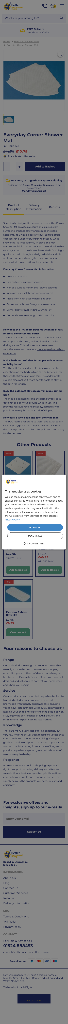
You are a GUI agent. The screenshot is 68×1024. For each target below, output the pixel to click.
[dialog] (34, 512)
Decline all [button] (35, 535)
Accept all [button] (35, 527)
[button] (34, 543)
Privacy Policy (12, 519)
